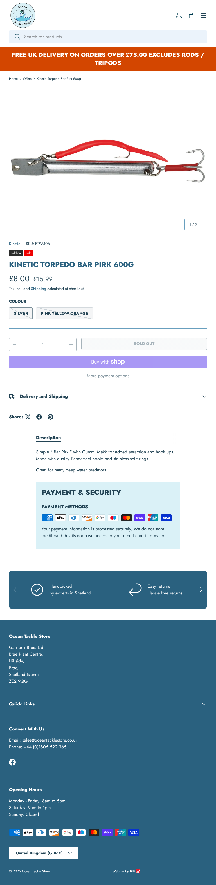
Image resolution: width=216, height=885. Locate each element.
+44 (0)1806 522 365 (45, 747)
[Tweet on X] (27, 417)
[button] (191, 15)
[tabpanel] (108, 461)
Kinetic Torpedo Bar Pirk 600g (59, 78)
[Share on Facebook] (39, 417)
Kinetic (14, 243)
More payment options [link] (108, 376)
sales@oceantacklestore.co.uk (49, 740)
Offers (27, 78)
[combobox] (108, 36)
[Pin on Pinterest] (50, 417)
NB (133, 871)
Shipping (38, 288)
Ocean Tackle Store (36, 871)
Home (13, 78)
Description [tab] (48, 437)
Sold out (144, 343)
